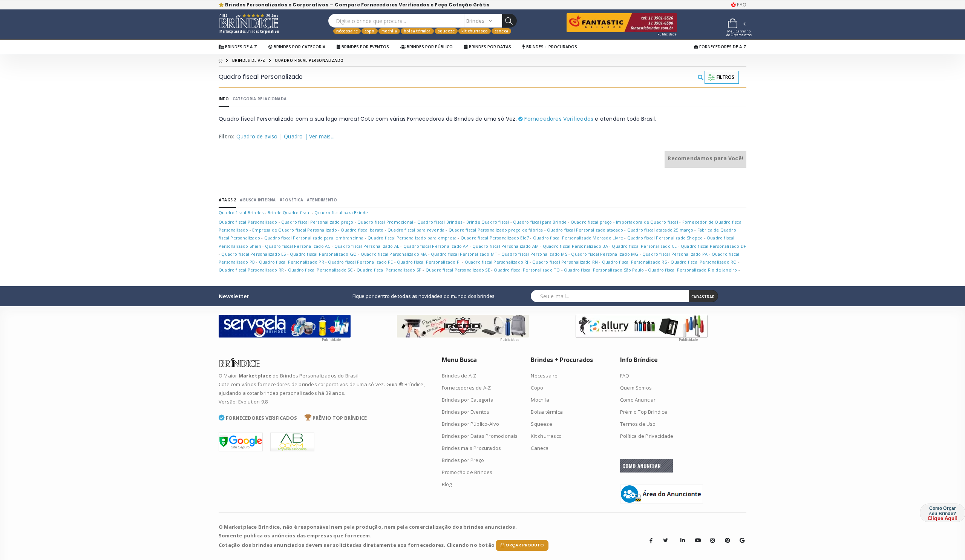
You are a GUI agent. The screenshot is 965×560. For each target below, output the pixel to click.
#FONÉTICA (291, 200)
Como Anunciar (638, 399)
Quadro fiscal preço (591, 222)
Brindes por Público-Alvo (470, 423)
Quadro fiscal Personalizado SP (389, 270)
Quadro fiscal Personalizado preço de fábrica (496, 230)
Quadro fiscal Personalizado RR (251, 270)
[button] (736, 24)
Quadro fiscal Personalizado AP (436, 246)
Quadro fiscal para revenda (416, 230)
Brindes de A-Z (240, 46)
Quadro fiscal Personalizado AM (505, 246)
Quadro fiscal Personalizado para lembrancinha (314, 238)
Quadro (293, 136)
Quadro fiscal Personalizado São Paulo (604, 270)
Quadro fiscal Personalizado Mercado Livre (578, 238)
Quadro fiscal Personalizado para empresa (412, 238)
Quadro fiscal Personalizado (249, 222)
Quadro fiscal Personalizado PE (360, 262)
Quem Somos (636, 387)
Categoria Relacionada (259, 98)
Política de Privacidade (647, 436)
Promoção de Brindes (467, 472)
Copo (370, 31)
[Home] (220, 60)
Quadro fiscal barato (362, 230)
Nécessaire (347, 31)
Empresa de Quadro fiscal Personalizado (294, 230)
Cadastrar (703, 296)
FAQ (741, 5)
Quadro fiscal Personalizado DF (713, 246)
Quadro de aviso (257, 136)
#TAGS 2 (227, 200)
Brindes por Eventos (364, 46)
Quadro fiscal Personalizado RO (704, 262)
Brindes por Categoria (299, 46)
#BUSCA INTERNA (258, 200)
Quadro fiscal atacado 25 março (660, 230)
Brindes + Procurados (551, 46)
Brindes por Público (429, 46)
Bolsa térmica (417, 31)
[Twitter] (665, 540)
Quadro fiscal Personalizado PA (675, 254)
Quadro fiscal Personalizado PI (429, 262)
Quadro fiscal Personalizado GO (323, 254)
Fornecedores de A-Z (722, 46)
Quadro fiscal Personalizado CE (644, 246)
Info (224, 98)
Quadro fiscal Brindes (241, 212)
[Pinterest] (725, 535)
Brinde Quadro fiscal (289, 212)
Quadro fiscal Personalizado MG (604, 254)
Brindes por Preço (463, 460)
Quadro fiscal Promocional (385, 222)
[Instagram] (710, 535)
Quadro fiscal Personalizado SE (458, 270)
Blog (447, 484)
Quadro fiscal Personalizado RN (565, 262)
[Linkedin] (680, 535)
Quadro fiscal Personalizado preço (317, 222)
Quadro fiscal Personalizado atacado (585, 230)
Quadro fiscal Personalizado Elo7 (495, 238)
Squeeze (446, 31)
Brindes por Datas (489, 46)
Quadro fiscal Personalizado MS (534, 254)
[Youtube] (695, 535)
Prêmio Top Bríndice (643, 411)
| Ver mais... (320, 136)
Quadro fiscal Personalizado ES (253, 254)
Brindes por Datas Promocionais (480, 436)
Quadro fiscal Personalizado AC (297, 246)
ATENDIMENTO (322, 200)
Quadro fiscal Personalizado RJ (496, 262)
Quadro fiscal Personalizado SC (320, 270)
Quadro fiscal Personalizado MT (464, 254)
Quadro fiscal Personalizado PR (291, 262)
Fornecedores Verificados (558, 119)
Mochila (389, 31)
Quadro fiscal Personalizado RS (634, 262)
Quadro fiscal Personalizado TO (527, 270)
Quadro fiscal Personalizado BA (575, 246)
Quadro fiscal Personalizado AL (366, 246)
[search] (509, 21)
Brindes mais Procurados (471, 448)
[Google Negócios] (739, 535)
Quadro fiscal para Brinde (341, 212)
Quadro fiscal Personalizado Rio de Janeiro (692, 270)
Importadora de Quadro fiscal (647, 222)
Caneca (501, 31)
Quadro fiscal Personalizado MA (394, 254)
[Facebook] (651, 540)
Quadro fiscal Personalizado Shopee (665, 238)
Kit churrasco (474, 31)
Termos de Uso (638, 423)
